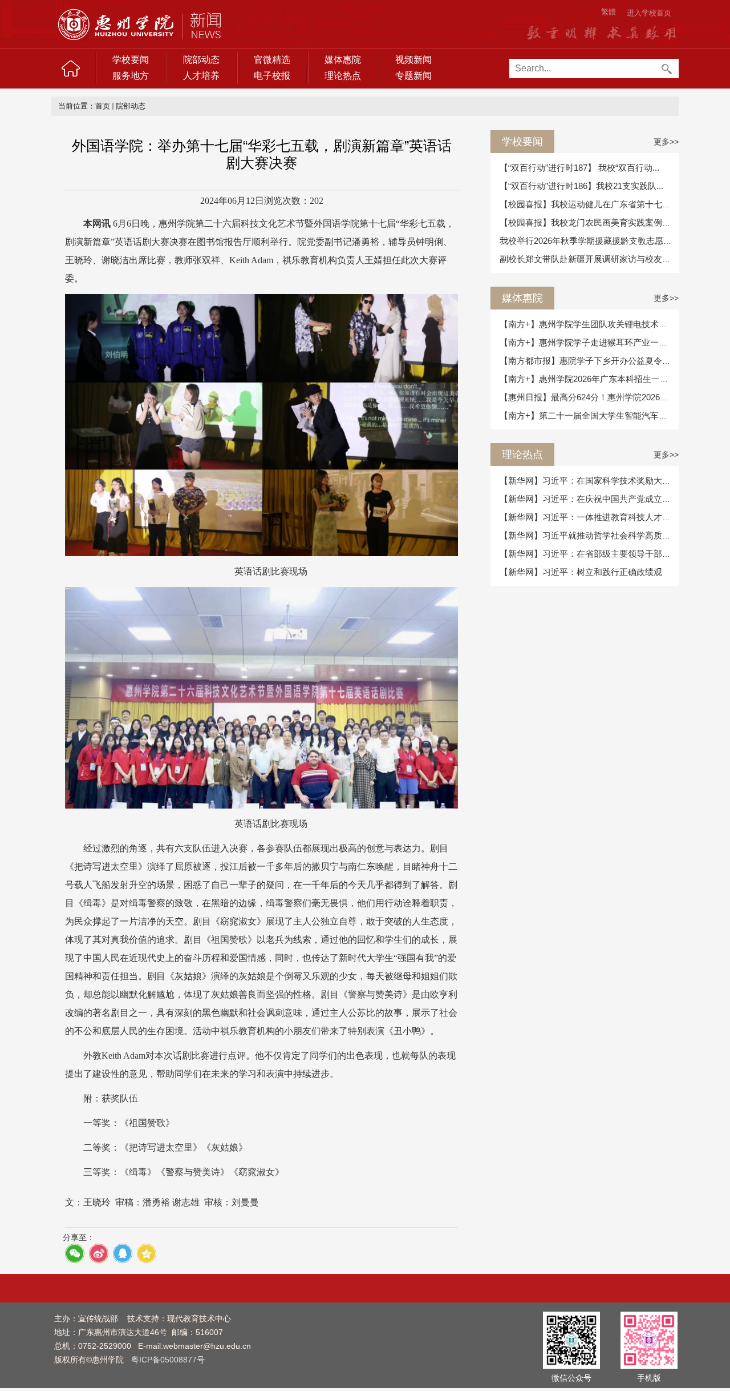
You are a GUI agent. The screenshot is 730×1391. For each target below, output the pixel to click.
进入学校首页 (649, 13)
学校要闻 (130, 60)
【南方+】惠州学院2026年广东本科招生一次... (587, 379)
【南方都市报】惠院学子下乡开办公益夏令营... (589, 360)
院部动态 (201, 60)
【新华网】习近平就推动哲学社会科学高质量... (589, 535)
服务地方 (130, 76)
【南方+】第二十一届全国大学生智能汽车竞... (587, 415)
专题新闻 (413, 76)
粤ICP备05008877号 (168, 1359)
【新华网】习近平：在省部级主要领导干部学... (589, 553)
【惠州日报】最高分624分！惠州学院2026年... (587, 397)
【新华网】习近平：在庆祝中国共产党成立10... (589, 499)
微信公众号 (571, 1378)
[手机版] (649, 1339)
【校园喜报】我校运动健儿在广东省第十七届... (589, 204)
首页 (102, 106)
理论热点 (343, 76)
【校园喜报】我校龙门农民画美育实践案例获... (589, 222)
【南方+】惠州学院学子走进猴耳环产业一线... (587, 342)
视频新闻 (413, 60)
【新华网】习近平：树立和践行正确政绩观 (581, 572)
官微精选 (272, 60)
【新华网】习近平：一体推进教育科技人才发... (589, 517)
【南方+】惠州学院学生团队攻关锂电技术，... (587, 324)
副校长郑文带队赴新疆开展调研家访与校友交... (589, 259)
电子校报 (272, 76)
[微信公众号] (571, 1339)
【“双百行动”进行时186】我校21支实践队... (581, 186)
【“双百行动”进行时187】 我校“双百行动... (579, 167)
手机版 (649, 1378)
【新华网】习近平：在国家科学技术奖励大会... (589, 480)
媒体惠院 (343, 60)
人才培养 (201, 76)
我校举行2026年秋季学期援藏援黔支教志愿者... (589, 241)
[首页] (71, 69)
